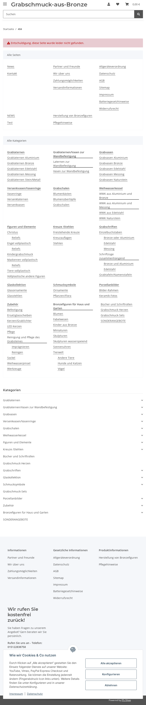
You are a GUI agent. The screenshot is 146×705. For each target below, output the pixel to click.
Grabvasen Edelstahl (112, 168)
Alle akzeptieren (111, 663)
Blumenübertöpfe (64, 199)
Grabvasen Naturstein (113, 179)
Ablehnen (111, 685)
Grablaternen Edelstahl (22, 168)
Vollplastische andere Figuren (26, 276)
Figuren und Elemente (17, 442)
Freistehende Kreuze (66, 232)
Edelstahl (110, 243)
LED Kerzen (14, 326)
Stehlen (58, 243)
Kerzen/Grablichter (19, 321)
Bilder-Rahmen (108, 290)
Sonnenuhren (62, 347)
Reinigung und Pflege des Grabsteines (23, 339)
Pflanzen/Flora (62, 296)
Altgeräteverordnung (112, 66)
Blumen (58, 314)
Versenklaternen (17, 199)
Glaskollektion (12, 477)
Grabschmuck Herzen (114, 310)
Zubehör (8, 505)
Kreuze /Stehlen (13, 449)
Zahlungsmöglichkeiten (68, 80)
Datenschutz (35, 693)
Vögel (61, 369)
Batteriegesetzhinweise (114, 101)
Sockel (11, 358)
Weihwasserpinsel (18, 363)
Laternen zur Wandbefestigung (64, 163)
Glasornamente (17, 290)
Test (10, 122)
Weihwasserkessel (14, 435)
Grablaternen (11, 400)
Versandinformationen (67, 87)
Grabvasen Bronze (111, 163)
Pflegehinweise (62, 122)
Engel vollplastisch (19, 243)
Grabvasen (10, 414)
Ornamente (60, 290)
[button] (108, 4)
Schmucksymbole (14, 484)
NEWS (11, 115)
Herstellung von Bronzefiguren (72, 115)
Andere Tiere (66, 358)
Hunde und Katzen (70, 363)
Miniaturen (60, 330)
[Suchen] (138, 14)
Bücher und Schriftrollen (116, 304)
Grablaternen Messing (21, 174)
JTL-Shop (126, 700)
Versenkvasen (16, 204)
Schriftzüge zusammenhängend (112, 256)
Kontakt (12, 73)
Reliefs (16, 237)
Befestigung (14, 310)
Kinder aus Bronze (65, 325)
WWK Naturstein (109, 218)
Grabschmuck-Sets (113, 315)
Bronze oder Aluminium (119, 237)
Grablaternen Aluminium (23, 157)
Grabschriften (12, 470)
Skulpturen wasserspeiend (70, 341)
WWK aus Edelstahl (111, 212)
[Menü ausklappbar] (5, 2)
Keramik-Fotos (108, 296)
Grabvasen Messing (111, 174)
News (10, 66)
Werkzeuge (14, 369)
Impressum (16, 693)
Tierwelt (58, 352)
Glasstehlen (14, 296)
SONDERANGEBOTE (113, 321)
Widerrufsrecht (109, 108)
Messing (109, 248)
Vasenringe (14, 193)
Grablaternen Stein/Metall (23, 179)
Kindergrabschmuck (20, 254)
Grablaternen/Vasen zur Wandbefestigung (30, 407)
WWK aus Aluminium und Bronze (115, 195)
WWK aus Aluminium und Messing (115, 205)
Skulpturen (60, 336)
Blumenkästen (62, 193)
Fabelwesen (60, 319)
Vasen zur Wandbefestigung (71, 171)
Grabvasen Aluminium (113, 157)
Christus (12, 232)
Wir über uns (61, 73)
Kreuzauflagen (62, 237)
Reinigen (17, 352)
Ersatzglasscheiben (19, 315)
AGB (102, 80)
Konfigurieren (111, 674)
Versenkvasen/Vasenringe (19, 421)
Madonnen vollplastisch (22, 259)
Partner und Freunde (66, 66)
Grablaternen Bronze (20, 163)
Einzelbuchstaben (110, 232)
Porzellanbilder (12, 498)
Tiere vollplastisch (18, 270)
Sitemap (104, 87)
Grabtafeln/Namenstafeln (115, 274)
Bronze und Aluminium (118, 263)
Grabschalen (61, 204)
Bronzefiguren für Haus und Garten (25, 512)
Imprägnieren (20, 347)
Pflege (11, 332)
